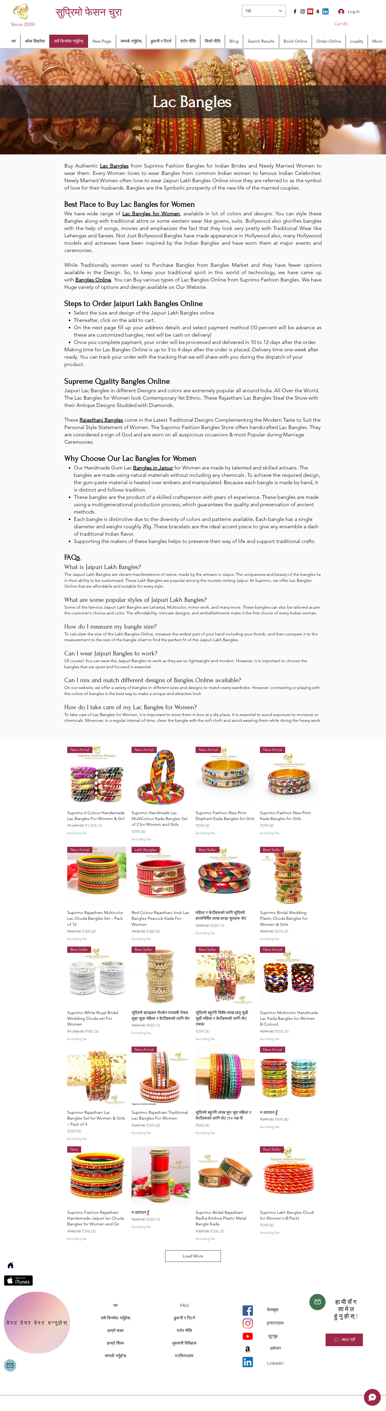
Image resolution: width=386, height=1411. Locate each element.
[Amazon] (318, 11)
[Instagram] (303, 11)
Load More (193, 1255)
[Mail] (10, 1365)
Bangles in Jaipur (153, 467)
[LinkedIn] (325, 11)
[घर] (10, 1265)
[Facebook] (295, 11)
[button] (342, 24)
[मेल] (317, 1302)
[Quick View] (96, 1076)
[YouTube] (310, 11)
